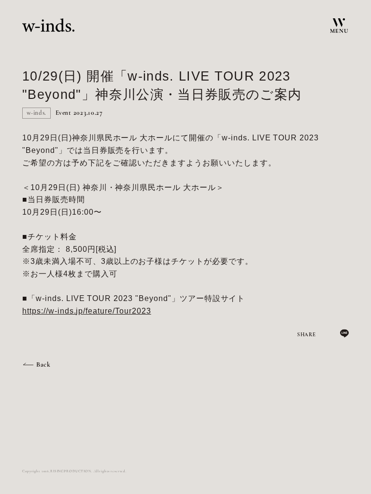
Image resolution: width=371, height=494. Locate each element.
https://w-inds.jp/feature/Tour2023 (86, 311)
